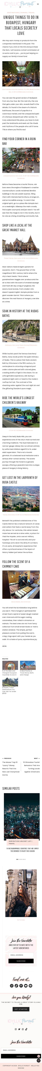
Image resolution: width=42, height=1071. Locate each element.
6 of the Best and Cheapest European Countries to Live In (9, 673)
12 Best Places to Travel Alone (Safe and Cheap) (27, 673)
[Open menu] (38, 4)
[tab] (17, 859)
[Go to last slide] (5, 825)
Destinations (13, 12)
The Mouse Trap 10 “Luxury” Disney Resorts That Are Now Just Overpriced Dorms (10, 767)
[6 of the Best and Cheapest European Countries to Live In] (10, 665)
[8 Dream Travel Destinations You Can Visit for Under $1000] (10, 682)
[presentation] (22, 816)
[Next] (36, 825)
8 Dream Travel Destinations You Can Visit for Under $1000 (9, 690)
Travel (32, 12)
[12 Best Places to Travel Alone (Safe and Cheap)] (28, 665)
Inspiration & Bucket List (20, 841)
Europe (24, 12)
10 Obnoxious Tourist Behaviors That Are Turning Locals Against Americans (31, 765)
